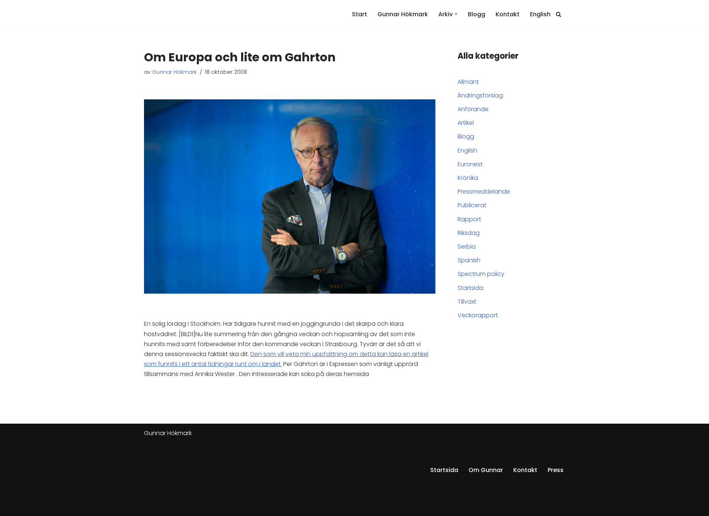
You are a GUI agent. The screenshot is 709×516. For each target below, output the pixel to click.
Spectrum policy (481, 274)
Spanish (469, 260)
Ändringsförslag (480, 95)
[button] (456, 14)
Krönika (468, 178)
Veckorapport (478, 315)
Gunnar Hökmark (402, 14)
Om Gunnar (486, 470)
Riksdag (469, 233)
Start (359, 14)
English (540, 14)
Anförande (473, 109)
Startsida (470, 288)
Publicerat (472, 205)
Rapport (469, 219)
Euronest (470, 164)
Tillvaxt (467, 301)
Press (556, 470)
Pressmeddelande (484, 191)
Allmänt (468, 82)
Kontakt (508, 14)
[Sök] (558, 14)
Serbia (467, 246)
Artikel (466, 123)
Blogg (476, 14)
